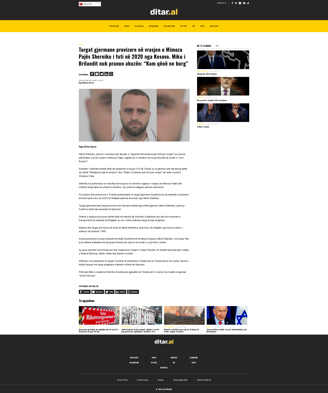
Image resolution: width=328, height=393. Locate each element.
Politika (201, 98)
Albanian (87, 4)
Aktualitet (202, 71)
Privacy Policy (142, 379)
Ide (193, 26)
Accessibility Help (180, 379)
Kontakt (214, 26)
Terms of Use (122, 379)
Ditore (183, 26)
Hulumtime (169, 26)
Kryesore (114, 26)
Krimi (81, 44)
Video (127, 26)
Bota (81, 327)
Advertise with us (204, 379)
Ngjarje (139, 26)
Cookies (161, 379)
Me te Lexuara (204, 46)
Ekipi (202, 26)
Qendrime (153, 26)
